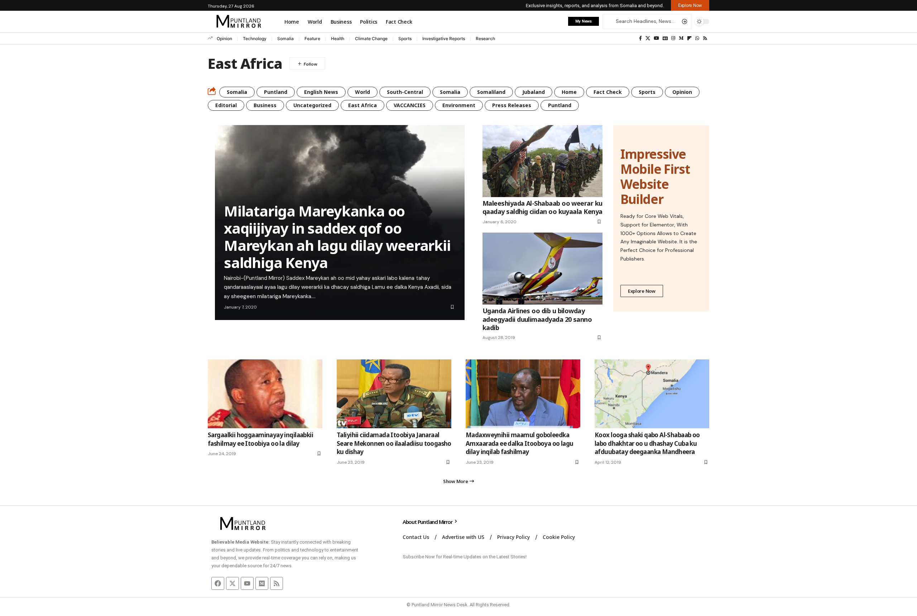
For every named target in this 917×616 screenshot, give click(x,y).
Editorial (226, 105)
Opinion (224, 38)
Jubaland (533, 92)
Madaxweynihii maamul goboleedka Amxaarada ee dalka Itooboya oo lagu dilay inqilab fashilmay (519, 443)
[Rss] (705, 38)
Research (485, 38)
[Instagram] (673, 38)
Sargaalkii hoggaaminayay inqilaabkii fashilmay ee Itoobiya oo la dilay (260, 439)
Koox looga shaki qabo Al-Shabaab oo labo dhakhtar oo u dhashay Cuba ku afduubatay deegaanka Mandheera (647, 443)
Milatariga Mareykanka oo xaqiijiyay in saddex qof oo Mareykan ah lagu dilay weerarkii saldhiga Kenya (337, 236)
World (362, 92)
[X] (648, 38)
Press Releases (511, 105)
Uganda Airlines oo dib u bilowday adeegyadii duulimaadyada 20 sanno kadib (537, 319)
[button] (690, 5)
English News (321, 92)
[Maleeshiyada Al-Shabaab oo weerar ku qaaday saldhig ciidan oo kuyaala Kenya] (542, 161)
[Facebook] (640, 38)
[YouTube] (656, 38)
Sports (405, 38)
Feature (312, 38)
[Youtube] (247, 583)
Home (569, 92)
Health (337, 38)
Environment (458, 105)
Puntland (275, 92)
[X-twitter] (232, 583)
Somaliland (491, 92)
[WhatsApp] (697, 38)
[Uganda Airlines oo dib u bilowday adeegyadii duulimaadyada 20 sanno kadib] (542, 269)
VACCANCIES (410, 105)
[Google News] (665, 38)
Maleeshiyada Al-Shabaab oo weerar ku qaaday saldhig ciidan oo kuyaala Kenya (542, 207)
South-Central (405, 92)
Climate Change (371, 38)
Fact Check (608, 92)
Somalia (285, 38)
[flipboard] (689, 38)
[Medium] (681, 38)
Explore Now (642, 291)
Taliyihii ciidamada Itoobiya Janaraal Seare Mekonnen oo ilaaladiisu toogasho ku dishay (394, 443)
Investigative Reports (443, 38)
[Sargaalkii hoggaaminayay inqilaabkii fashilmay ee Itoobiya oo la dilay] (265, 393)
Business (265, 105)
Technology (255, 38)
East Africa (362, 105)
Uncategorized (312, 105)
